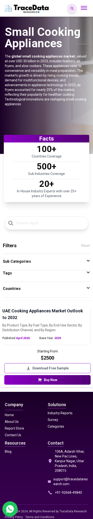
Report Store (14, 428)
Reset (85, 245)
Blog (8, 451)
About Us (12, 422)
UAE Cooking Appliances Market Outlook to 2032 (42, 314)
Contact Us (13, 435)
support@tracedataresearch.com (70, 481)
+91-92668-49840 (68, 492)
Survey (53, 420)
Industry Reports (60, 413)
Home (9, 415)
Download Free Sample (50, 368)
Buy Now (50, 380)
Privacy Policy (14, 517)
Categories (56, 426)
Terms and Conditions (39, 517)
